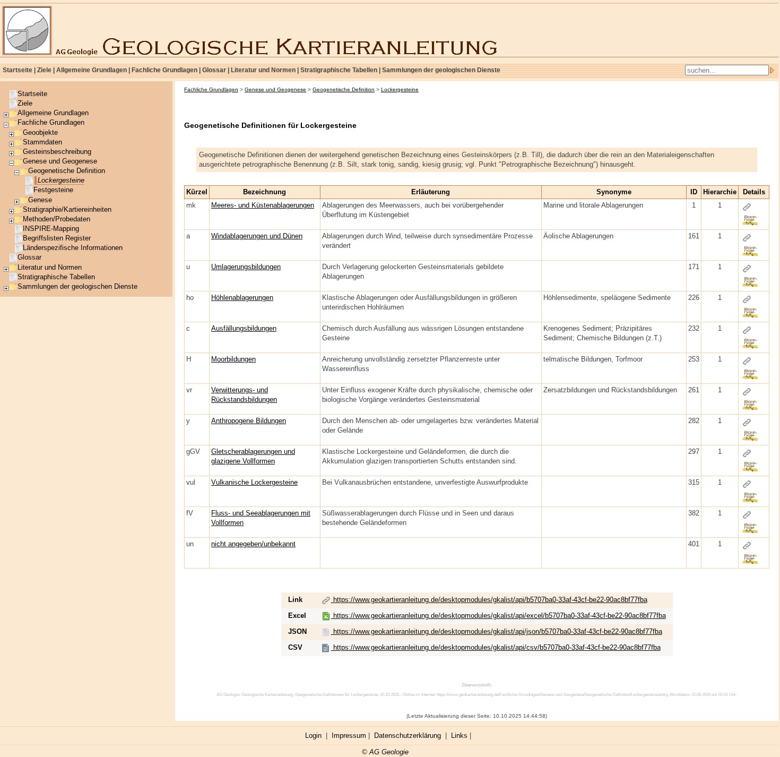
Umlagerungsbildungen (246, 267)
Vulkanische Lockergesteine (254, 482)
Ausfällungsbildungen (243, 328)
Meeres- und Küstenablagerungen (262, 205)
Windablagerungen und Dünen (256, 236)
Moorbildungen (233, 359)
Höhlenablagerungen (242, 298)
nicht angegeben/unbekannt (253, 544)
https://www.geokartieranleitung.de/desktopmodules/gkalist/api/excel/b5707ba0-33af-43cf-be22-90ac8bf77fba (498, 616)
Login (313, 735)
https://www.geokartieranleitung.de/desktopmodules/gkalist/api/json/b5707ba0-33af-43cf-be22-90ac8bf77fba (496, 631)
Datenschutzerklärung (407, 735)
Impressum (349, 735)
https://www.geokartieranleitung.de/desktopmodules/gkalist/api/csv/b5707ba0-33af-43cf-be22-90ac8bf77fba (496, 647)
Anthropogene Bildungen (248, 421)
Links (459, 735)
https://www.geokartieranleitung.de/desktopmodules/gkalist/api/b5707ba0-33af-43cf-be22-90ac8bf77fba (489, 600)
